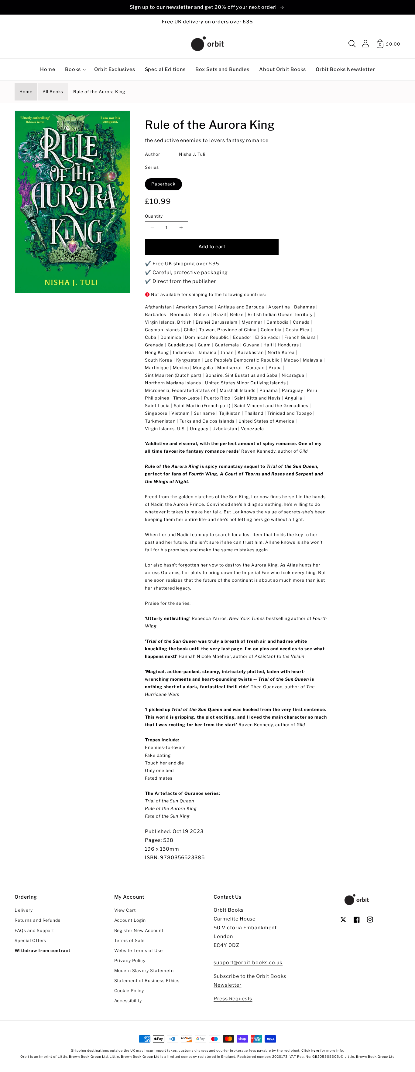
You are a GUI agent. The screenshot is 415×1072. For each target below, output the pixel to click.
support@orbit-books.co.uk (248, 962)
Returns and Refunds (37, 920)
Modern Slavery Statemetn (144, 970)
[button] (352, 44)
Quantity (154, 216)
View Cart (125, 910)
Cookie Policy (129, 990)
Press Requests (233, 999)
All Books (53, 91)
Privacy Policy (130, 960)
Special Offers (30, 940)
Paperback (163, 184)
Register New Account (138, 930)
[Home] (207, 43)
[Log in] (365, 43)
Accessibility (128, 1000)
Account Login (130, 920)
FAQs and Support (34, 930)
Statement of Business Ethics (147, 980)
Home (26, 91)
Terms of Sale (129, 940)
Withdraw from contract (42, 950)
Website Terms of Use (138, 950)
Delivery (24, 910)
